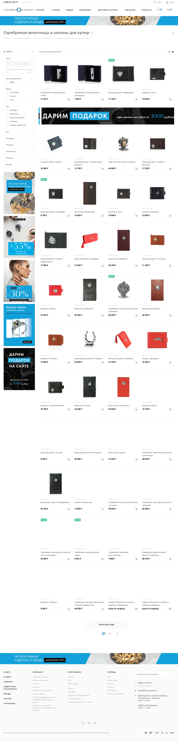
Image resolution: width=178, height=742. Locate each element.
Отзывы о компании (40, 680)
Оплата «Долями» (74, 699)
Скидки (7, 677)
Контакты (111, 687)
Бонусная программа (41, 677)
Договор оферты (39, 694)
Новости (36, 684)
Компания (38, 672)
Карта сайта (111, 690)
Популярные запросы (115, 694)
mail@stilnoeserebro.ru (148, 690)
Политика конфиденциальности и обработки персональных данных (45, 699)
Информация (74, 672)
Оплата (70, 688)
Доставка (71, 692)
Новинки (8, 682)
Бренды (7, 694)
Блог (69, 680)
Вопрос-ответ (73, 684)
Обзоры (110, 684)
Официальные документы (42, 690)
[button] (101, 123)
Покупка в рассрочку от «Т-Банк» (80, 702)
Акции (7, 672)
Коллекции (9, 703)
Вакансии (36, 687)
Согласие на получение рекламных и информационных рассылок (45, 707)
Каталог (8, 699)
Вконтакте (82, 723)
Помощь (111, 672)
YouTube (95, 723)
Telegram (89, 723)
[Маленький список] (169, 52)
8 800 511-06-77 (11, 2)
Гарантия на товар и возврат (78, 695)
